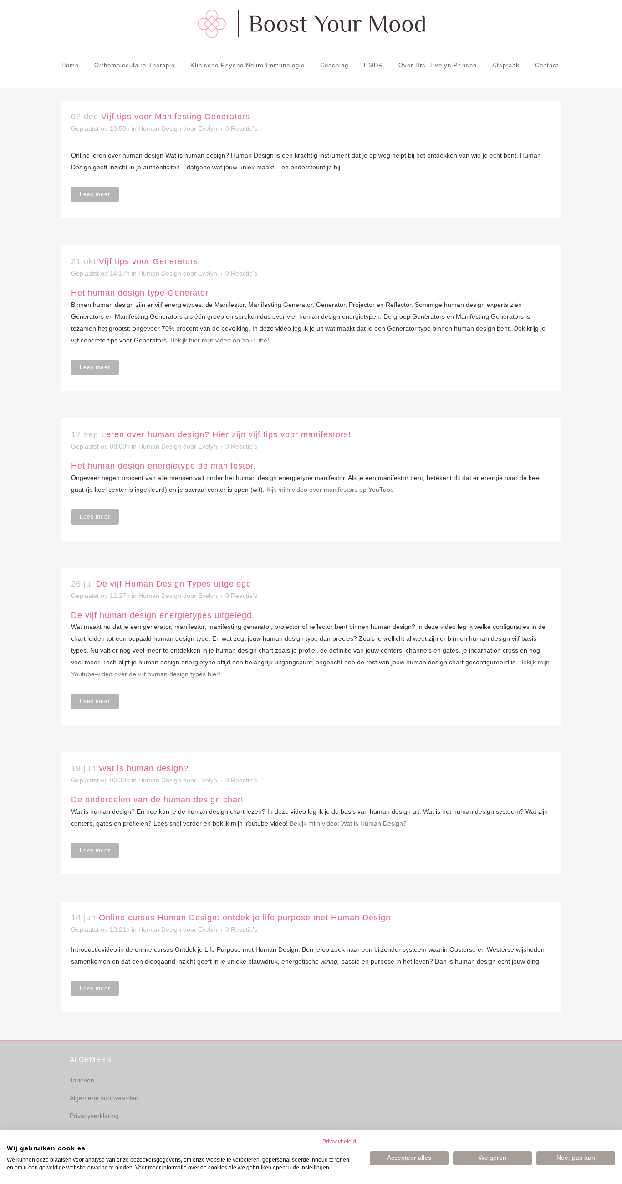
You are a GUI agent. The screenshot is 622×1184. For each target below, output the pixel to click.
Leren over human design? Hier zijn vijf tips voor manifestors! (226, 434)
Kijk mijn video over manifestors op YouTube (330, 489)
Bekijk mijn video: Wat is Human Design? (348, 823)
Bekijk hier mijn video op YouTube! (219, 340)
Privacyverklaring (94, 1115)
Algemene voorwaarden (104, 1098)
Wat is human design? (144, 768)
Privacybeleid (339, 1141)
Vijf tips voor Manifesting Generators (175, 116)
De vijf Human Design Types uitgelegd (173, 583)
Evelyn (207, 128)
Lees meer (95, 194)
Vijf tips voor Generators (148, 261)
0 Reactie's (241, 128)
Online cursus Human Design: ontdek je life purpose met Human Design (245, 917)
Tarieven (82, 1080)
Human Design (159, 128)
